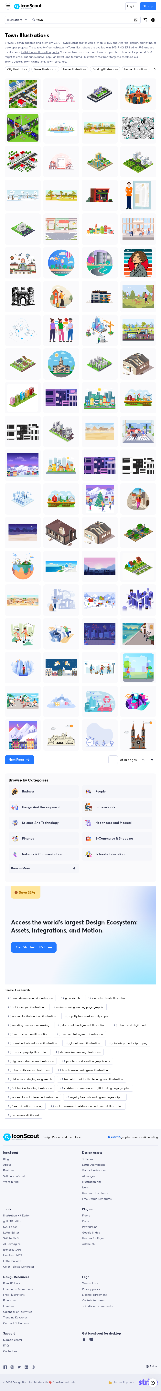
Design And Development (41, 807)
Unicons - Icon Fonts (95, 1193)
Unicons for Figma (93, 1238)
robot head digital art (132, 1025)
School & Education (110, 854)
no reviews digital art (25, 1115)
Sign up (148, 6)
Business (28, 791)
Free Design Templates (97, 1199)
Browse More (20, 868)
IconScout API (12, 1249)
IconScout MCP (12, 1255)
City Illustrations (17, 69)
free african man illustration (30, 1034)
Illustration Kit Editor (16, 1215)
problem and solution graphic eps (88, 1061)
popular (51, 57)
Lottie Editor (11, 1232)
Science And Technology (40, 822)
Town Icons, (54, 61)
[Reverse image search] (135, 20)
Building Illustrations (105, 69)
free (32, 43)
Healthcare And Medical (113, 822)
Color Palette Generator (18, 1266)
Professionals (105, 807)
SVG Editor (10, 1227)
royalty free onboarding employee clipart (96, 1097)
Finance (28, 838)
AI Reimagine (12, 1244)
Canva (86, 1221)
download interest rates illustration (34, 1043)
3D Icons (87, 1159)
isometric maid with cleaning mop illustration (93, 1079)
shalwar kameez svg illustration (80, 1052)
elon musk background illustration (83, 1025)
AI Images (88, 1176)
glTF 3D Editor (12, 1221)
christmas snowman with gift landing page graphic (97, 1088)
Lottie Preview (12, 1261)
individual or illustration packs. (40, 52)
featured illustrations (84, 57)
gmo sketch (72, 998)
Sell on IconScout (14, 1176)
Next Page (16, 759)
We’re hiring (10, 1182)
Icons (85, 1187)
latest (60, 57)
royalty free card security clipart (89, 1016)
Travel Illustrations (45, 69)
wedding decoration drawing (30, 1025)
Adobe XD (88, 1244)
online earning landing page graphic (79, 1007)
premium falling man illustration (82, 1034)
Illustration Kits (91, 1182)
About (7, 1164)
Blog (6, 1159)
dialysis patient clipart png (130, 1043)
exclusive (39, 57)
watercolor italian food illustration (34, 1016)
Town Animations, (35, 61)
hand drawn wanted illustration (32, 998)
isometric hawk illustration (109, 998)
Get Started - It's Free (34, 947)
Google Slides (91, 1232)
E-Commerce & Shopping (114, 838)
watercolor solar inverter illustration (35, 1097)
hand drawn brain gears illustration (85, 1070)
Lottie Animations (93, 1164)
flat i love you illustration (28, 1007)
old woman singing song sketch (32, 1079)
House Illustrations (135, 69)
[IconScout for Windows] (91, 1340)
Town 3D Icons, (14, 61)
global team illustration (85, 1043)
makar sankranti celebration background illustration (88, 1106)
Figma (86, 1215)
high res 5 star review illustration (33, 1061)
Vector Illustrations (94, 1170)
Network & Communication (42, 854)
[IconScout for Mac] (84, 1340)
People (100, 791)
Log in (131, 6)
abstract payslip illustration (29, 1052)
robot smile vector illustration (30, 1070)
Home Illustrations (74, 69)
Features (8, 1170)
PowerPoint (89, 1227)
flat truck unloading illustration (32, 1088)
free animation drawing (27, 1106)
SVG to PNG (11, 1238)
